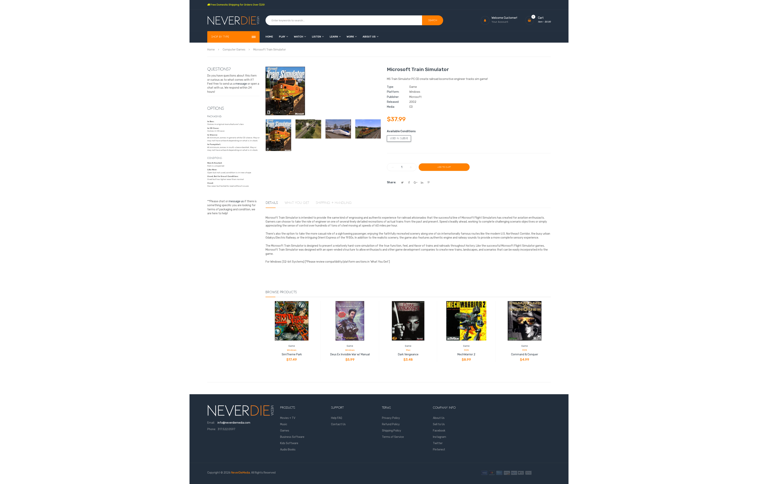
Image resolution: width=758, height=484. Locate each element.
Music (283, 424)
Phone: (211, 429)
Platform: (393, 92)
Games (284, 430)
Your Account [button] (500, 21)
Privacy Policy (391, 418)
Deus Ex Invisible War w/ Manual (350, 354)
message (241, 83)
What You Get (297, 203)
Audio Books (288, 449)
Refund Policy (391, 424)
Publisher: (393, 97)
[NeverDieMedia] (233, 20)
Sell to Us (439, 424)
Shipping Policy (391, 430)
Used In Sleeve (399, 138)
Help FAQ (336, 418)
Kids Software (289, 443)
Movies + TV (287, 418)
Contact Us (338, 424)
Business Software (292, 437)
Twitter (438, 443)
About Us (439, 418)
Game (291, 346)
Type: (390, 87)
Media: (391, 107)
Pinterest (439, 449)
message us (236, 201)
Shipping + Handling (334, 203)
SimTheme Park (292, 354)
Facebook (439, 430)
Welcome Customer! (504, 18)
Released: (393, 102)
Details (272, 203)
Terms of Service (393, 437)
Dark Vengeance (408, 354)
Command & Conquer (524, 354)
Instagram (439, 437)
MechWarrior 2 (466, 354)
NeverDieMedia (240, 472)
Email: (211, 422)
